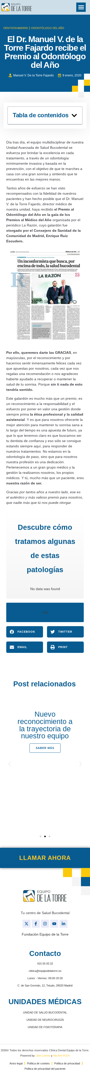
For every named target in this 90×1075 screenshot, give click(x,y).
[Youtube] (54, 924)
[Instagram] (45, 924)
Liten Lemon (43, 1055)
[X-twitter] (26, 924)
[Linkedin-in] (64, 924)
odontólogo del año (47, 28)
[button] (81, 7)
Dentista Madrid (16, 28)
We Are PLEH (61, 1055)
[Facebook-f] (36, 924)
